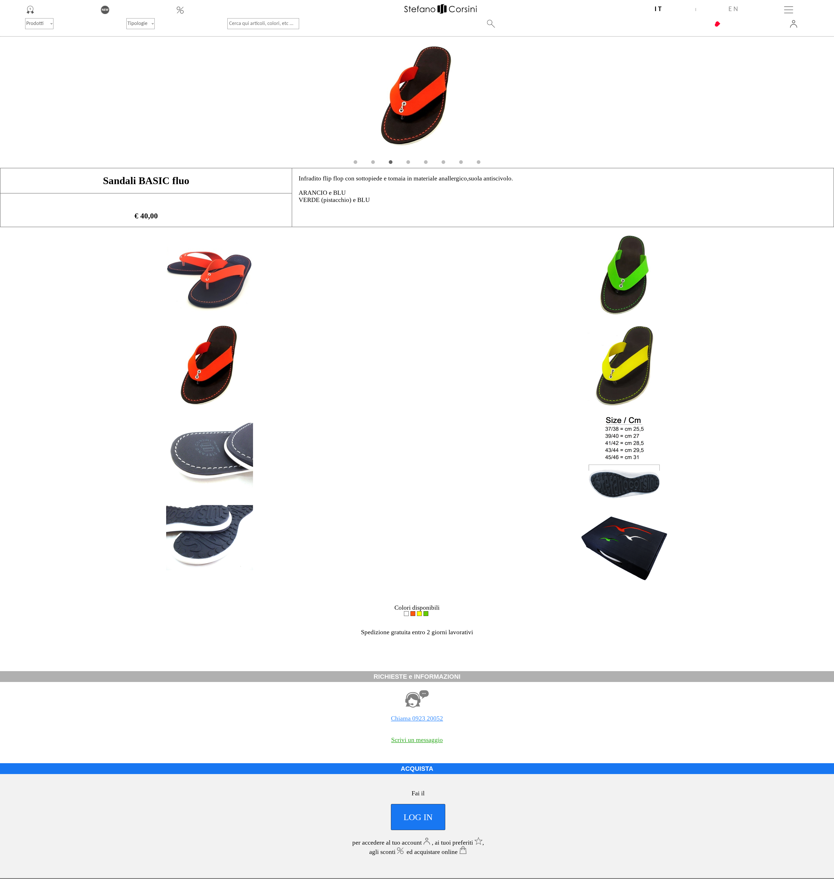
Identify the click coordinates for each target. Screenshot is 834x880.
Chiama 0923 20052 (417, 718)
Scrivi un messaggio (417, 739)
